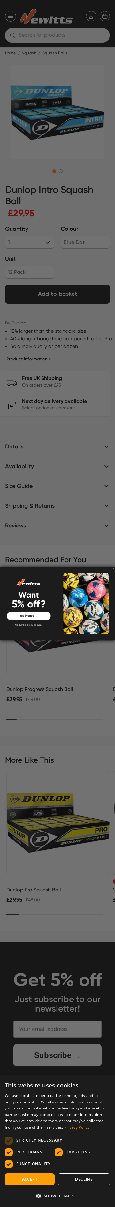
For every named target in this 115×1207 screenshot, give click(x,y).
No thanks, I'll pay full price (28, 625)
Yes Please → (29, 615)
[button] (57, 1196)
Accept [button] (29, 1179)
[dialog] (57, 1141)
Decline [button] (84, 1179)
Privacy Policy (76, 1127)
